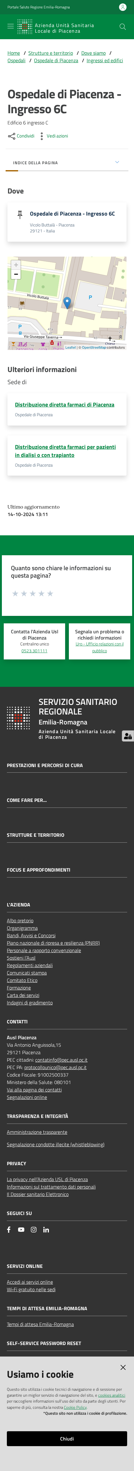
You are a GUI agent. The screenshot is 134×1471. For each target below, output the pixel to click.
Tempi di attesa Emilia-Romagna (40, 1324)
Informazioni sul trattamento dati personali (51, 1186)
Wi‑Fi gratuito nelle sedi (31, 1289)
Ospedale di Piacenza (56, 60)
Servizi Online (25, 1266)
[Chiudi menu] (112, 12)
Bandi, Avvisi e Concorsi (31, 935)
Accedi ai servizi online (30, 1282)
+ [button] (16, 265)
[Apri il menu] (10, 26)
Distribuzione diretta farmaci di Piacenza (64, 404)
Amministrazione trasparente (37, 1132)
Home (13, 53)
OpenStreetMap (94, 347)
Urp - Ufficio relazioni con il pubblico (100, 647)
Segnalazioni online (27, 1097)
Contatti (17, 1022)
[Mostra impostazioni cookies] (128, 736)
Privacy (16, 1163)
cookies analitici (111, 1395)
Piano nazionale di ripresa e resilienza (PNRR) (53, 943)
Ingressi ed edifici (105, 60)
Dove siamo (93, 53)
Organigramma (22, 928)
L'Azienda (18, 905)
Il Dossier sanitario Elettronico (38, 1194)
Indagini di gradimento (30, 1002)
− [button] (16, 274)
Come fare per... (27, 800)
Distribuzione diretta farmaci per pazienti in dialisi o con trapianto (65, 451)
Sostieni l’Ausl (21, 957)
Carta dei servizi (23, 995)
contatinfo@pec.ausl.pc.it (61, 1060)
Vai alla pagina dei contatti (34, 1089)
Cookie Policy (75, 1407)
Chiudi (67, 1438)
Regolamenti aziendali (30, 965)
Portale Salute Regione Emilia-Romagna (38, 7)
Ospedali (16, 60)
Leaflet (70, 347)
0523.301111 (34, 650)
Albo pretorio (20, 920)
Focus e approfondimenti (38, 870)
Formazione (19, 987)
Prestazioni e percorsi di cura (45, 765)
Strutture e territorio (50, 53)
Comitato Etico (22, 980)
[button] (123, 26)
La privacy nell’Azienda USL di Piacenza (47, 1179)
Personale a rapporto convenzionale (44, 950)
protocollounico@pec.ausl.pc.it (55, 1067)
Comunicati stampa (27, 972)
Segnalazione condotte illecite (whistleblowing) (55, 1144)
